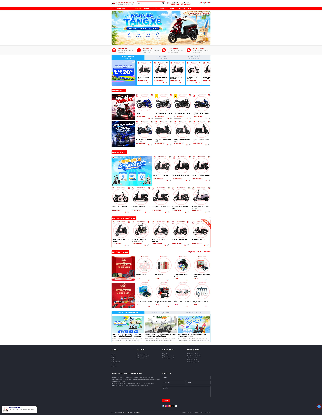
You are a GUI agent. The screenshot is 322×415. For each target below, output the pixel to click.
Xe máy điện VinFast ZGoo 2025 (140, 206)
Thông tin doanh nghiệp (143, 356)
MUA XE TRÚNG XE (118, 152)
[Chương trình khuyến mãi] (123, 107)
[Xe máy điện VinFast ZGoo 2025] (210, 69)
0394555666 (174, 4)
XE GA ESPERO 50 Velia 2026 (180, 239)
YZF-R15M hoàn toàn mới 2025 (163, 113)
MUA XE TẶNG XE (118, 90)
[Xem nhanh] (147, 82)
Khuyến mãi (171, 8)
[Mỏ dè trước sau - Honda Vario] (182, 291)
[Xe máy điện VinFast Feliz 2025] (177, 69)
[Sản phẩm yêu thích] (200, 3)
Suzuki (113, 364)
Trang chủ (138, 8)
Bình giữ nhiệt (159, 274)
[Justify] (163, 3)
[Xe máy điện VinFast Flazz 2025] (161, 196)
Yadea (113, 360)
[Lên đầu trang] (319, 412)
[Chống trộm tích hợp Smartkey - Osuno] (202, 264)
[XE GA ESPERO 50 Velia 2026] (181, 229)
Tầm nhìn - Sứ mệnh (142, 354)
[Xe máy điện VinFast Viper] (144, 69)
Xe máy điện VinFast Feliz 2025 (201, 175)
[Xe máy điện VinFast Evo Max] (161, 69)
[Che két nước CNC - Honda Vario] (202, 291)
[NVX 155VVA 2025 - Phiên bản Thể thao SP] (144, 129)
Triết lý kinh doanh (141, 358)
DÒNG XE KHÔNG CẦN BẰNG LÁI (123, 218)
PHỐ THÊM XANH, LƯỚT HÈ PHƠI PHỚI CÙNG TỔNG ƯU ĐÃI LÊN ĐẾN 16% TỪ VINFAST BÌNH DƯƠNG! (126, 336)
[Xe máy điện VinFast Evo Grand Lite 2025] (201, 196)
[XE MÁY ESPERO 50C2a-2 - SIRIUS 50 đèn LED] (141, 229)
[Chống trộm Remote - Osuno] (144, 291)
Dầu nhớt (207, 252)
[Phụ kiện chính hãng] (123, 295)
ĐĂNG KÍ (166, 400)
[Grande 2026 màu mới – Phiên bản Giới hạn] (182, 129)
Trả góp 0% (165, 354)
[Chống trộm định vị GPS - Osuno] (182, 264)
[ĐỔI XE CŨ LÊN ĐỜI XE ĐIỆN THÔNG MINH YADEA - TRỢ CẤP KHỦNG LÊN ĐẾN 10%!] (161, 324)
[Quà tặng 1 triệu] (123, 72)
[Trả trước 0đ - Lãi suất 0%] (161, 27)
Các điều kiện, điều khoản (194, 356)
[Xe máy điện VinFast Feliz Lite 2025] (181, 196)
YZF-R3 (138, 113)
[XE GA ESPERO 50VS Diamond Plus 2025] (121, 229)
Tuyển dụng (180, 8)
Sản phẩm (146, 8)
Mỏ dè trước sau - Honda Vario (182, 301)
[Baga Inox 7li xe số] (144, 264)
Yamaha (114, 356)
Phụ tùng (191, 252)
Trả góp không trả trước (168, 356)
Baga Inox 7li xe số (141, 274)
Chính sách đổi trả (192, 360)
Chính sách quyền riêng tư (194, 354)
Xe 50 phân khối (116, 362)
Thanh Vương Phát (125, 412)
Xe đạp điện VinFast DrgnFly (119, 206)
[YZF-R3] (144, 103)
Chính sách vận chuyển (193, 362)
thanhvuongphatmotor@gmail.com (138, 385)
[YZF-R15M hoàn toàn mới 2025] (163, 103)
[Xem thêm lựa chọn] (150, 82)
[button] (210, 217)
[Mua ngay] (171, 118)
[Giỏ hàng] (204, 3)
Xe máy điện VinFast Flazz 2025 (160, 206)
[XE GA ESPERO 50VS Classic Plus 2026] (161, 229)
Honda (113, 354)
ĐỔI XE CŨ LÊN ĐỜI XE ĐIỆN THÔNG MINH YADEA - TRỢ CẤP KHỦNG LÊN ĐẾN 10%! (160, 335)
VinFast (114, 358)
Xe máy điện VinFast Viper (160, 175)
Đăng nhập (187, 4)
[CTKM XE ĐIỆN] (132, 171)
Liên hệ (189, 8)
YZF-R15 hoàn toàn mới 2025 (182, 113)
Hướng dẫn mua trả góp (168, 358)
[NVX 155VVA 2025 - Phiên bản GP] (202, 103)
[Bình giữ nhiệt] (163, 264)
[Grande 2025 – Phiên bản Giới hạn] (202, 129)
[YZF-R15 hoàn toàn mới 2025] (182, 103)
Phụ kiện (199, 252)
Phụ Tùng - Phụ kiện (120, 252)
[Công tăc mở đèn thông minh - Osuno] (163, 291)
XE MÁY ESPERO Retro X (198, 239)
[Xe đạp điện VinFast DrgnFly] (194, 69)
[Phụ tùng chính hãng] (123, 268)
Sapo (138, 412)
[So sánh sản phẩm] (208, 3)
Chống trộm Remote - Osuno (144, 301)
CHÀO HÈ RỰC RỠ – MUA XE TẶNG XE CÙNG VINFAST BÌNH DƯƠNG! (192, 335)
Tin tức (155, 8)
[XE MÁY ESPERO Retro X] (200, 229)
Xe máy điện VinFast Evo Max (181, 175)
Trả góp (162, 8)
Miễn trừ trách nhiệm (192, 358)
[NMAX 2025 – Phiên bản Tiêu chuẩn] (163, 129)
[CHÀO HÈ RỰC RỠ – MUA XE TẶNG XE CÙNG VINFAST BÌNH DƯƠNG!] (194, 324)
